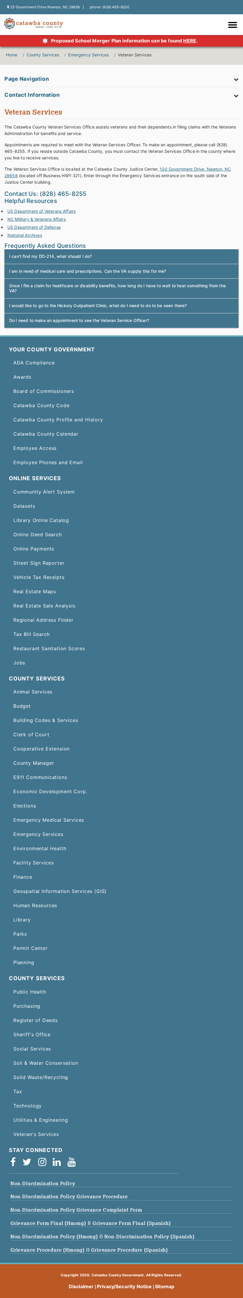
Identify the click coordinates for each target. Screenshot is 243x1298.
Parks (20, 934)
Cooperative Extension (41, 749)
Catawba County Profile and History (58, 420)
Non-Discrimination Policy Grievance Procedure (69, 1196)
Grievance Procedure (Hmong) (48, 1250)
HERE (189, 41)
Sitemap (164, 1286)
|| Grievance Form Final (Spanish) (129, 1223)
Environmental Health (39, 848)
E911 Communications (40, 777)
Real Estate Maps (34, 591)
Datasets (24, 506)
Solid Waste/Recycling (40, 1077)
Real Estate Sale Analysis (44, 606)
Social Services (32, 1049)
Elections (24, 806)
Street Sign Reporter (38, 563)
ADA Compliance (34, 363)
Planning (23, 962)
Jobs (19, 663)
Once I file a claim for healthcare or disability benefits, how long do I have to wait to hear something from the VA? (117, 288)
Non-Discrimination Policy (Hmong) (55, 1236)
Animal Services (32, 692)
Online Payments (33, 549)
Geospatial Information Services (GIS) (60, 891)
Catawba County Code (41, 405)
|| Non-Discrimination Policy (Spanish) (147, 1236)
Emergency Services (88, 54)
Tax (17, 1091)
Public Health (29, 992)
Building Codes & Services (45, 720)
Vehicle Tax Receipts (38, 577)
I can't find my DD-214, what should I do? (50, 256)
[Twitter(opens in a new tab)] (29, 1164)
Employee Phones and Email (48, 462)
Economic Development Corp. (50, 791)
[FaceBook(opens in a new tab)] (15, 1164)
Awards (22, 377)
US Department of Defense (34, 227)
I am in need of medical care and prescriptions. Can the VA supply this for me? (87, 271)
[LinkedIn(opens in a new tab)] (59, 1164)
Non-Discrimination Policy (42, 1183)
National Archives (24, 235)
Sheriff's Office (32, 1034)
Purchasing (26, 1006)
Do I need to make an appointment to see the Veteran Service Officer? (79, 320)
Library (22, 920)
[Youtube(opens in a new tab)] (73, 1164)
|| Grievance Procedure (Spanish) (127, 1250)
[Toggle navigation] (234, 25)
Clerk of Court (31, 734)
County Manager (33, 763)
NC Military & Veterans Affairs (36, 219)
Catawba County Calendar (46, 434)
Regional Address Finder (43, 620)
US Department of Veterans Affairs (41, 211)
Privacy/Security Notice (124, 1286)
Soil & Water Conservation (45, 1063)
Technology (27, 1106)
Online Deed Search (37, 534)
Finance (22, 877)
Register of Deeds (35, 1020)
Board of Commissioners (43, 391)
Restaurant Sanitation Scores (49, 648)
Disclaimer (81, 1286)
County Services (43, 54)
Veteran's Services (36, 1134)
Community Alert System (44, 492)
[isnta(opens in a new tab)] (44, 1164)
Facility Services (33, 863)
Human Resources (35, 905)
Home (11, 54)
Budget (22, 706)
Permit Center (30, 948)
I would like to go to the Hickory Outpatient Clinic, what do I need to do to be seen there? (98, 305)
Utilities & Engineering (40, 1120)
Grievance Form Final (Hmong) (49, 1223)
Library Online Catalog (41, 520)
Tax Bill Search (31, 634)
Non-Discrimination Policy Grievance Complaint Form (76, 1210)
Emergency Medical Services (48, 820)
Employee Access (35, 448)
